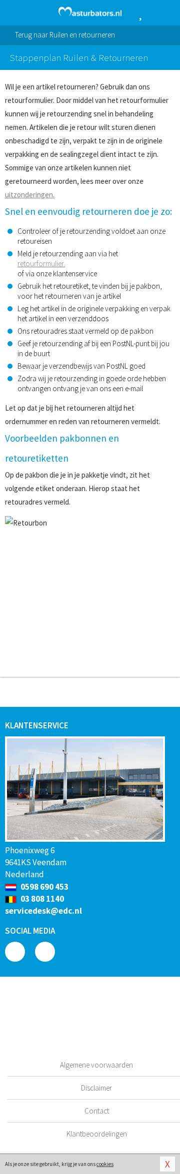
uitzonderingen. (29, 194)
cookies (105, 1164)
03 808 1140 (41, 898)
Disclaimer (96, 1088)
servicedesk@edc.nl (43, 910)
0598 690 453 (43, 886)
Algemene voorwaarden (96, 1065)
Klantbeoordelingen (96, 1134)
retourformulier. (41, 263)
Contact (96, 1111)
